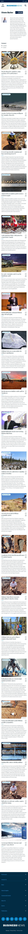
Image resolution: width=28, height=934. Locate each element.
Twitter (4, 47)
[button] (25, 5)
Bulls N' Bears (6, 52)
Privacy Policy (13, 930)
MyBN (2, 1)
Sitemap (7, 930)
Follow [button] (20, 12)
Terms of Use (19, 930)
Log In (25, 1)
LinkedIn (5, 45)
